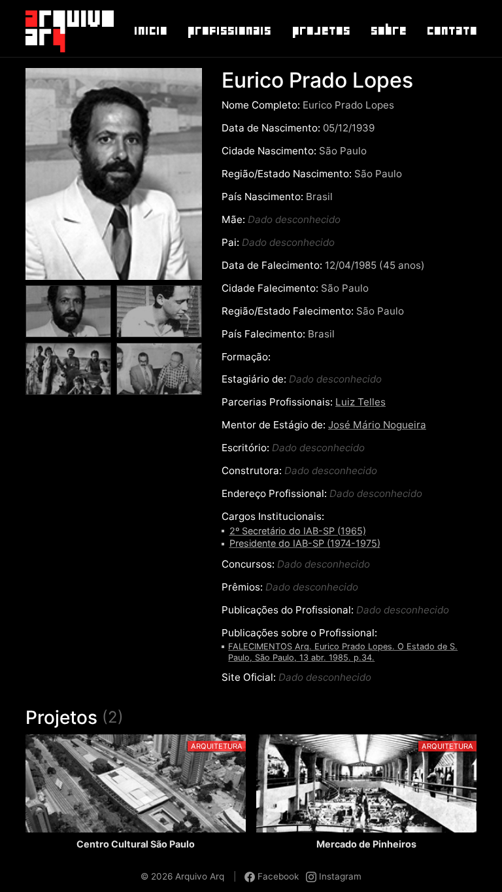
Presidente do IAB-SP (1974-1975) (304, 543)
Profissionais (229, 31)
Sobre (388, 31)
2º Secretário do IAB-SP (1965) (297, 530)
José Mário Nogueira (377, 425)
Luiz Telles (360, 402)
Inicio (150, 31)
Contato (451, 31)
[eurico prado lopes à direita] (68, 375)
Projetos (321, 31)
